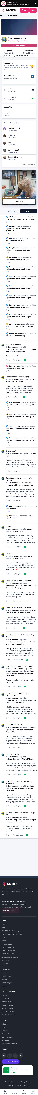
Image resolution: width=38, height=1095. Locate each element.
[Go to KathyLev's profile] (4, 135)
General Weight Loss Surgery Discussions (21, 643)
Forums (4, 973)
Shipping (5, 1024)
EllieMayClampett (14, 128)
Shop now (19, 201)
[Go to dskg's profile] (4, 143)
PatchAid (5, 995)
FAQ (3, 937)
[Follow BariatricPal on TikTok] (21, 1055)
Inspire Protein (7, 1002)
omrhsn (30, 671)
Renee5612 (13, 226)
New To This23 (13, 150)
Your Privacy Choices (14, 1086)
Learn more (4, 4)
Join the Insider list (10, 910)
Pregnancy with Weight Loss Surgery (19, 485)
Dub (10, 238)
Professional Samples (9, 1044)
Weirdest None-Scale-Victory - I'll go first (20, 636)
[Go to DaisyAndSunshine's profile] (4, 157)
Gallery (4, 979)
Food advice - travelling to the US (19, 580)
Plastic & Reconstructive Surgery (21, 380)
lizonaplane (31, 727)
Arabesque (13, 257)
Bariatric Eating (7, 1008)
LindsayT (30, 529)
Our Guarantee (7, 1037)
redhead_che (10, 759)
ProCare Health (7, 1005)
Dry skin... (14, 508)
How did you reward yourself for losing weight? (19, 782)
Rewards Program (8, 950)
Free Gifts (5, 963)
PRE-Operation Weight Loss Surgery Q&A (21, 350)
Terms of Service (10, 1082)
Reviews (4, 941)
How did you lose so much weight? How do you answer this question (20, 667)
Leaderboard (6, 976)
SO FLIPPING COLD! (14, 725)
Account (4, 1031)
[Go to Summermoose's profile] (2, 345)
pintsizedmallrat (15, 506)
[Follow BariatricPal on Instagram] (9, 1055)
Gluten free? (11, 451)
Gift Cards (5, 960)
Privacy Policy (21, 1082)
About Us (5, 924)
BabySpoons (13, 516)
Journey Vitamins (8, 1011)
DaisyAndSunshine (15, 157)
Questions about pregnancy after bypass (19, 479)
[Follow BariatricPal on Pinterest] (15, 1055)
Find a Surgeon (7, 983)
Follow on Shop (12, 1062)
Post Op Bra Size (12, 754)
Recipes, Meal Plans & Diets (12, 934)
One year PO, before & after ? (20, 250)
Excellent (10, 99)
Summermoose (14, 267)
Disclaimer (29, 1082)
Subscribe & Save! (8, 954)
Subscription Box (8, 947)
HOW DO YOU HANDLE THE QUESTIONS (20, 219)
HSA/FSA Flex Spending (10, 931)
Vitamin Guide (7, 944)
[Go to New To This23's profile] (4, 150)
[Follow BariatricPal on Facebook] (4, 1055)
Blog (3, 928)
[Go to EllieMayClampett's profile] (4, 128)
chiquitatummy (11, 642)
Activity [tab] (28, 211)
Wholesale (5, 1040)
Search (4, 986)
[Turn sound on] (33, 173)
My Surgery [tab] (11, 211)
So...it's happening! (18, 336)
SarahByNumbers (15, 324)
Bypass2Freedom (15, 334)
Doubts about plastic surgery (20, 259)
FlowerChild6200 (12, 700)
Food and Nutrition (19, 456)
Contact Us (6, 1034)
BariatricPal (6, 998)
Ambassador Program (10, 957)
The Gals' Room (17, 531)
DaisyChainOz (14, 248)
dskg (9, 143)
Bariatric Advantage (9, 1015)
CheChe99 (12, 217)
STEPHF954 (31, 453)
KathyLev (11, 135)
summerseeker (14, 314)
